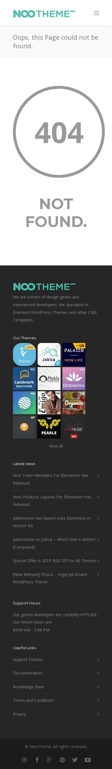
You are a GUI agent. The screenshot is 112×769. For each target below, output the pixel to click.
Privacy (19, 714)
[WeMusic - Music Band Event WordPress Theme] (73, 428)
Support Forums (28, 659)
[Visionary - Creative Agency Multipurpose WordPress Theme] (24, 404)
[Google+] (49, 760)
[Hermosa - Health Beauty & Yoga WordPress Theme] (73, 380)
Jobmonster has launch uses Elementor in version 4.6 (51, 522)
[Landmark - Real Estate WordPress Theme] (24, 380)
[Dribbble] (24, 760)
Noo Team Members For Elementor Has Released (50, 479)
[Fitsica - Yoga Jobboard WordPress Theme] (24, 356)
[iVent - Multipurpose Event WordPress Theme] (24, 428)
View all (56, 446)
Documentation (27, 673)
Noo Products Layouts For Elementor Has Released (52, 500)
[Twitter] (75, 760)
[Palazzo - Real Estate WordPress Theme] (73, 356)
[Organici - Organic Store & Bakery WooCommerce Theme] (73, 404)
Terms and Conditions (33, 700)
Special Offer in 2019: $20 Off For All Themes (54, 560)
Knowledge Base (28, 686)
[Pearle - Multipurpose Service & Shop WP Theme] (49, 428)
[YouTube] (87, 760)
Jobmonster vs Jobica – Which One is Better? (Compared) (54, 543)
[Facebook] (37, 760)
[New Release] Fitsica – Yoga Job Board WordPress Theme (50, 578)
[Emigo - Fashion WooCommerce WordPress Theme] (49, 404)
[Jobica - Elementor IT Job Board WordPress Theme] (49, 356)
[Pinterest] (62, 760)
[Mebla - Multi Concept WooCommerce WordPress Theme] (49, 380)
